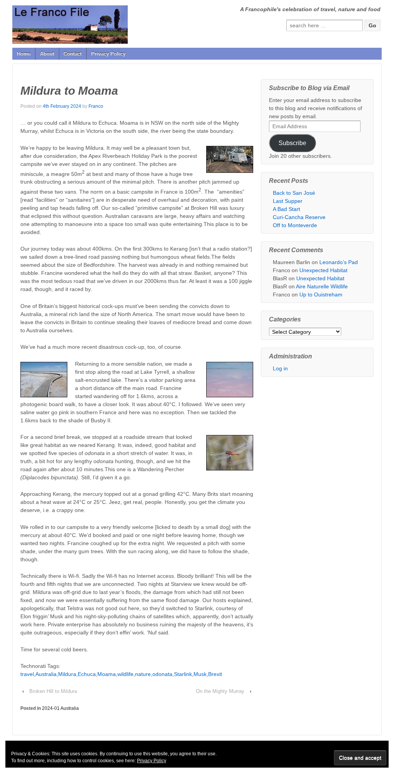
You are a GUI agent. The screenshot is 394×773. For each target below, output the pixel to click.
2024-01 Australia (60, 708)
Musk (200, 674)
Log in (280, 368)
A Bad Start (286, 209)
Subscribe (292, 143)
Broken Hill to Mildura (53, 691)
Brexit (215, 674)
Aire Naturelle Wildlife (322, 286)
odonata (162, 674)
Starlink (183, 674)
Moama (106, 674)
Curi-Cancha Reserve (299, 217)
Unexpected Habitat (323, 270)
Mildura (67, 674)
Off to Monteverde (295, 225)
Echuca (87, 674)
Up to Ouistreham (320, 294)
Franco (95, 106)
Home (24, 54)
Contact (72, 54)
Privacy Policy (108, 54)
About (47, 54)
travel (27, 674)
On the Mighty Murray (220, 691)
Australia (46, 674)
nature (143, 674)
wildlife (125, 674)
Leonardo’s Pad (338, 262)
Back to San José (294, 193)
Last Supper (287, 201)
